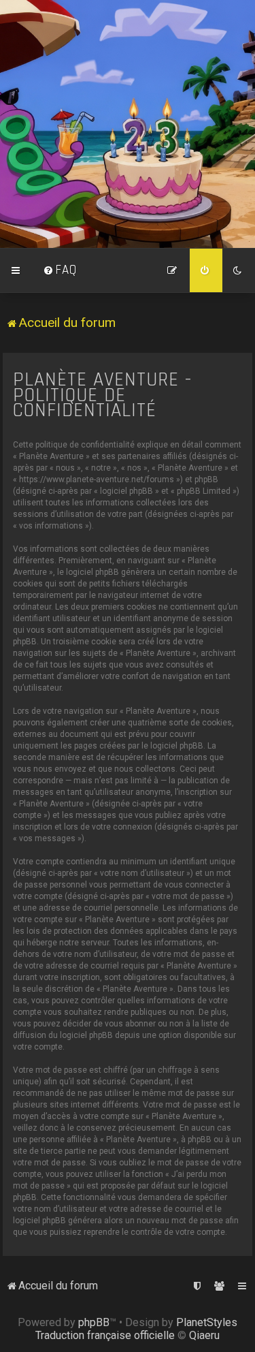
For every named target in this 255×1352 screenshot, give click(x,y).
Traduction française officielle (105, 1335)
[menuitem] (60, 270)
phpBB (93, 1322)
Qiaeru (204, 1335)
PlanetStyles (206, 1322)
